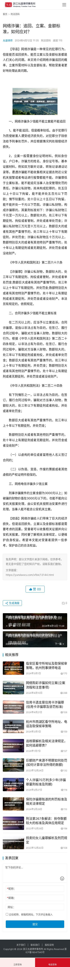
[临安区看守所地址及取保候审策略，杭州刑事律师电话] (13, 668)
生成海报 (13, 603)
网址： (11, 907)
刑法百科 (46, 40)
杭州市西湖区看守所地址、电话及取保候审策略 (46, 724)
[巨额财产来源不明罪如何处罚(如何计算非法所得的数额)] (13, 765)
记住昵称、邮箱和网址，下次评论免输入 (30, 914)
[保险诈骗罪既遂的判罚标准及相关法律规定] (13, 804)
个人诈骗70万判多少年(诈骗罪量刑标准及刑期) (46, 782)
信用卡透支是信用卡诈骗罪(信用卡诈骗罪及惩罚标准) (45, 705)
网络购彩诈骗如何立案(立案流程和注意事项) (45, 685)
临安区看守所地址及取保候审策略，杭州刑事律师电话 (46, 666)
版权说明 (49, 945)
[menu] (64, 4)
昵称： (11, 888)
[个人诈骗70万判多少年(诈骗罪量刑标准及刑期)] (13, 784)
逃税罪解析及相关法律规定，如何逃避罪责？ (46, 743)
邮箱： (11, 897)
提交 (35, 924)
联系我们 (35, 945)
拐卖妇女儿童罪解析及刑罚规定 (46, 840)
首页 (5, 14)
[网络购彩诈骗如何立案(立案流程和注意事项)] (13, 687)
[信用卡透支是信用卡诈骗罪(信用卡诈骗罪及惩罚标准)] (13, 707)
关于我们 (20, 945)
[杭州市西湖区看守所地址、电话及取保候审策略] (13, 726)
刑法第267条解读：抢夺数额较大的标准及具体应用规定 (46, 821)
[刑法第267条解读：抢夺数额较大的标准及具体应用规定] (13, 823)
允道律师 (8, 40)
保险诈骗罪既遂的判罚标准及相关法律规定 (46, 801)
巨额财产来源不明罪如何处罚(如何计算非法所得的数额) (46, 763)
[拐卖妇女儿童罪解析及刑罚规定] (13, 842)
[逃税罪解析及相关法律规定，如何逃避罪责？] (13, 745)
